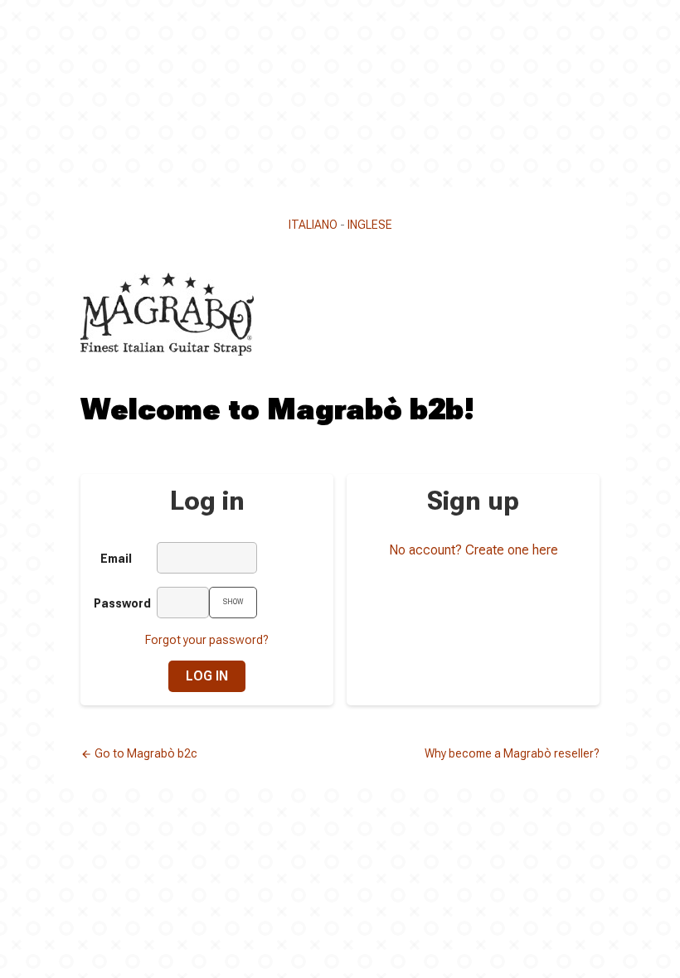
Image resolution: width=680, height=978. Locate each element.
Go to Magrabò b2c (138, 754)
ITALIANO (313, 224)
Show (233, 602)
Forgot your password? (207, 639)
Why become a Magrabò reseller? (512, 753)
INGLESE (369, 224)
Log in (207, 676)
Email (116, 558)
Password (119, 603)
